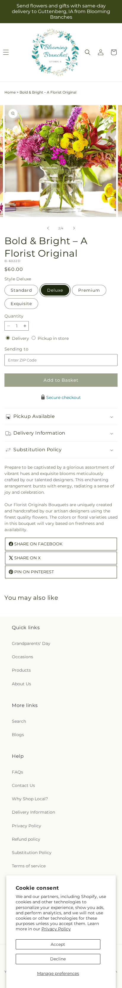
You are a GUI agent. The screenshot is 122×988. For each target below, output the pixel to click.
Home (10, 92)
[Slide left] (47, 228)
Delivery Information (33, 812)
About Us (21, 683)
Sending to (25, 349)
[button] (87, 52)
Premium (89, 290)
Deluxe (55, 290)
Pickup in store (53, 338)
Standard (21, 290)
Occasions (22, 656)
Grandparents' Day (31, 643)
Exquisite (21, 303)
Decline (58, 959)
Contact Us (23, 785)
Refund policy (26, 839)
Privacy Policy (56, 929)
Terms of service (29, 866)
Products (21, 670)
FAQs (17, 772)
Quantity (13, 316)
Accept (58, 944)
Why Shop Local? (30, 798)
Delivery (21, 338)
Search (19, 721)
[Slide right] (74, 228)
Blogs (18, 734)
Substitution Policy (32, 852)
